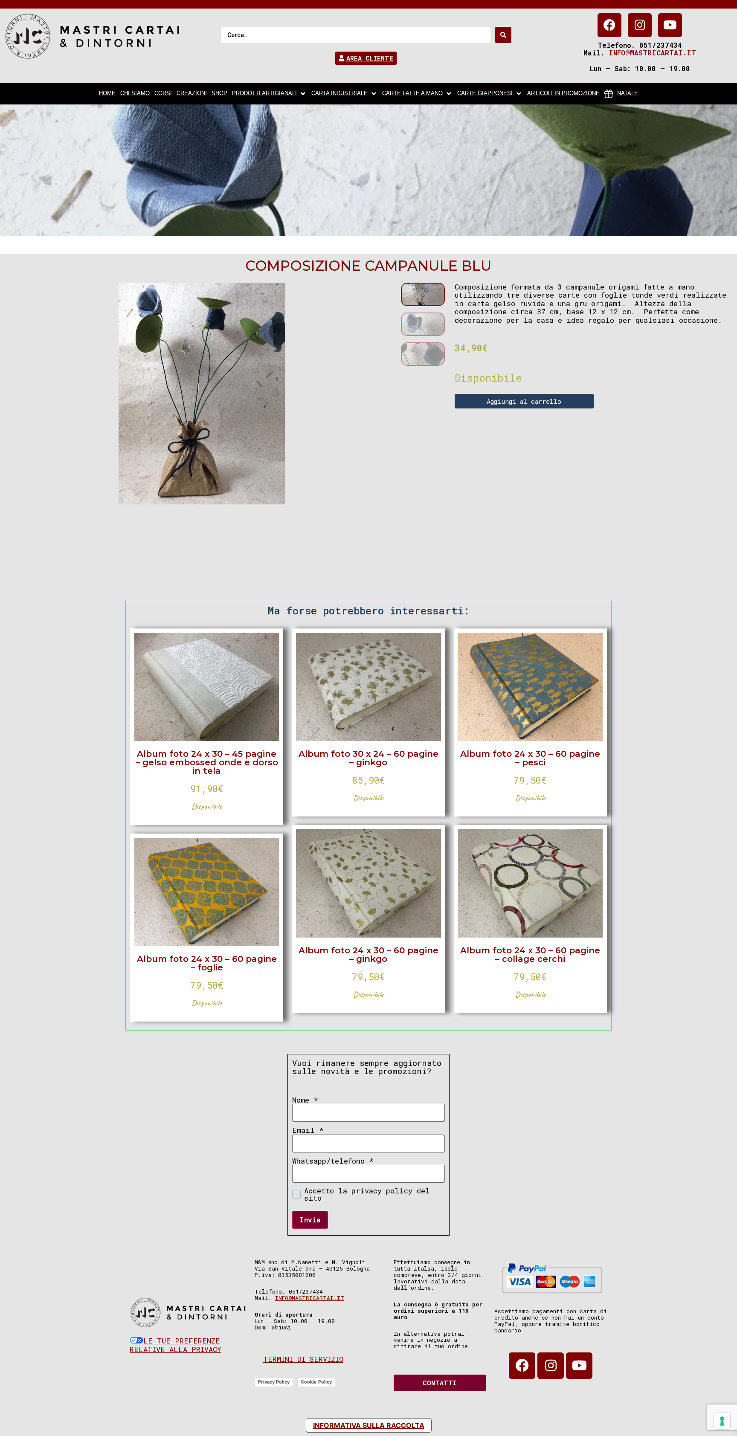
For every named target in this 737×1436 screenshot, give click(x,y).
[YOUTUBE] (670, 25)
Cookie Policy (316, 1382)
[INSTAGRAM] (640, 25)
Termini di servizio (303, 1359)
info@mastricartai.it (652, 52)
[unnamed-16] (202, 393)
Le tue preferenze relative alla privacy (175, 1345)
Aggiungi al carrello (524, 401)
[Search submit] (503, 35)
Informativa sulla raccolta (368, 1425)
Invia (310, 1219)
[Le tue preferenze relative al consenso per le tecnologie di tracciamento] (722, 1421)
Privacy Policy (274, 1382)
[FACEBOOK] (609, 25)
